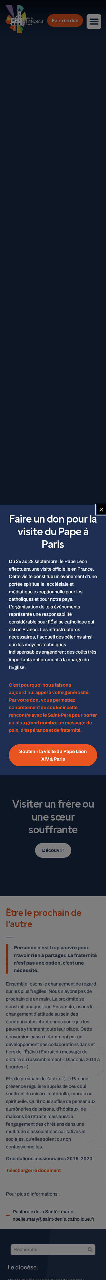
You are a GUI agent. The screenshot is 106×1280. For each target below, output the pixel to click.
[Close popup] (101, 509)
